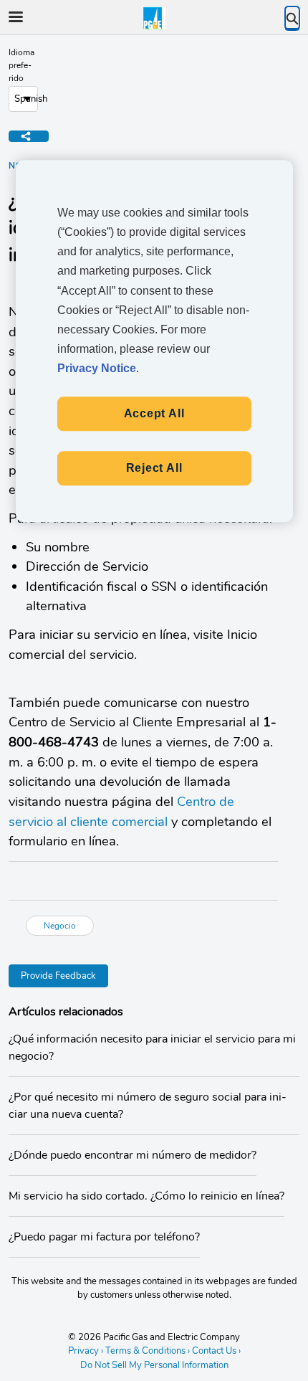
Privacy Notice (96, 369)
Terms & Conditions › (147, 1350)
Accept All (154, 413)
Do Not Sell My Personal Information (154, 1366)
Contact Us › (216, 1350)
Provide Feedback (58, 975)
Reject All (154, 468)
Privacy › (85, 1350)
